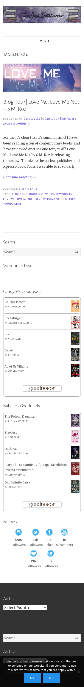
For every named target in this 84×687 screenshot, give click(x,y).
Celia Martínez (16, 475)
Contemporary (61, 194)
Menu (44, 41)
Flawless (11, 433)
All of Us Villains (16, 366)
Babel (9, 350)
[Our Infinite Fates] (75, 492)
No (51, 677)
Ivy (7, 334)
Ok (32, 677)
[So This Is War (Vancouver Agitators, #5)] (75, 311)
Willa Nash (14, 339)
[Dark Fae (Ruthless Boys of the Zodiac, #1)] (75, 458)
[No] (78, 671)
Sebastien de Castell (19, 323)
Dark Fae (11, 449)
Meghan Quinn (16, 307)
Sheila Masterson (18, 421)
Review (41, 199)
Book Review (38, 194)
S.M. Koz (69, 199)
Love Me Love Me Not (18, 199)
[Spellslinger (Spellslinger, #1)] (75, 328)
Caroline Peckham (18, 453)
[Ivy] (75, 343)
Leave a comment (16, 123)
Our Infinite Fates (17, 482)
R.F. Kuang (14, 355)
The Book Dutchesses (60, 118)
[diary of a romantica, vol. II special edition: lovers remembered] (75, 474)
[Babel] (75, 360)
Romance (54, 199)
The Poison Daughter (20, 416)
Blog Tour (29, 189)
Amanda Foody (16, 371)
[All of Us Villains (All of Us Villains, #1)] (75, 376)
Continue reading (19, 177)
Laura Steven (15, 487)
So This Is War (15, 302)
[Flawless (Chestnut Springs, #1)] (75, 442)
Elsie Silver (14, 437)
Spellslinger (13, 318)
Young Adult (13, 203)
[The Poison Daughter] (75, 426)
